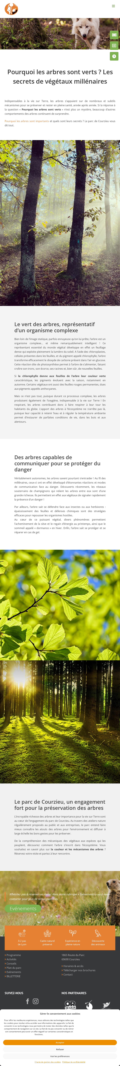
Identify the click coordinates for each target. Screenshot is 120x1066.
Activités (11, 959)
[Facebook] (27, 1001)
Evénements (23, 908)
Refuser (60, 1049)
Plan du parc (13, 968)
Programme (13, 955)
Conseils (11, 963)
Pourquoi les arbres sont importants (27, 121)
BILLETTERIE (13, 976)
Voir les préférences (60, 1056)
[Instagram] (35, 1001)
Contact (68, 974)
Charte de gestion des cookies (48, 1062)
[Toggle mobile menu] (113, 6)
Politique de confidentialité (73, 1062)
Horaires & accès (73, 966)
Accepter (60, 1042)
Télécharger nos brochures (79, 970)
